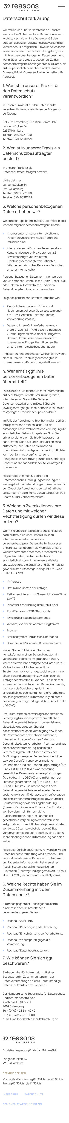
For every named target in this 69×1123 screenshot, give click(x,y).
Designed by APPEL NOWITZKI (22, 1104)
